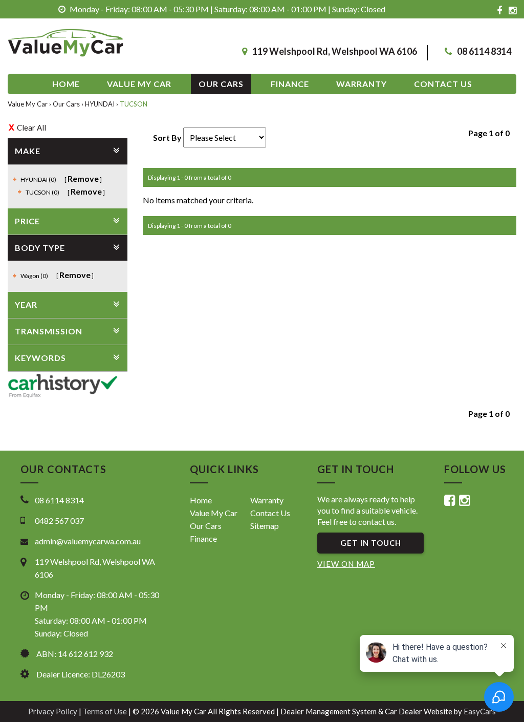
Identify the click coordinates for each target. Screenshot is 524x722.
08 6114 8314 (484, 51)
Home (66, 84)
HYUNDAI (100, 104)
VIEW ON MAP (346, 563)
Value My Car (139, 84)
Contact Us (270, 513)
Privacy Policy (53, 711)
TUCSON (133, 104)
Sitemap (264, 525)
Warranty (361, 84)
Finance (290, 84)
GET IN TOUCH (370, 542)
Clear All (31, 127)
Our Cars (221, 84)
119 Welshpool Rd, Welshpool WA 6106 (334, 51)
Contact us (443, 84)
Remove (83, 178)
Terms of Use (105, 711)
